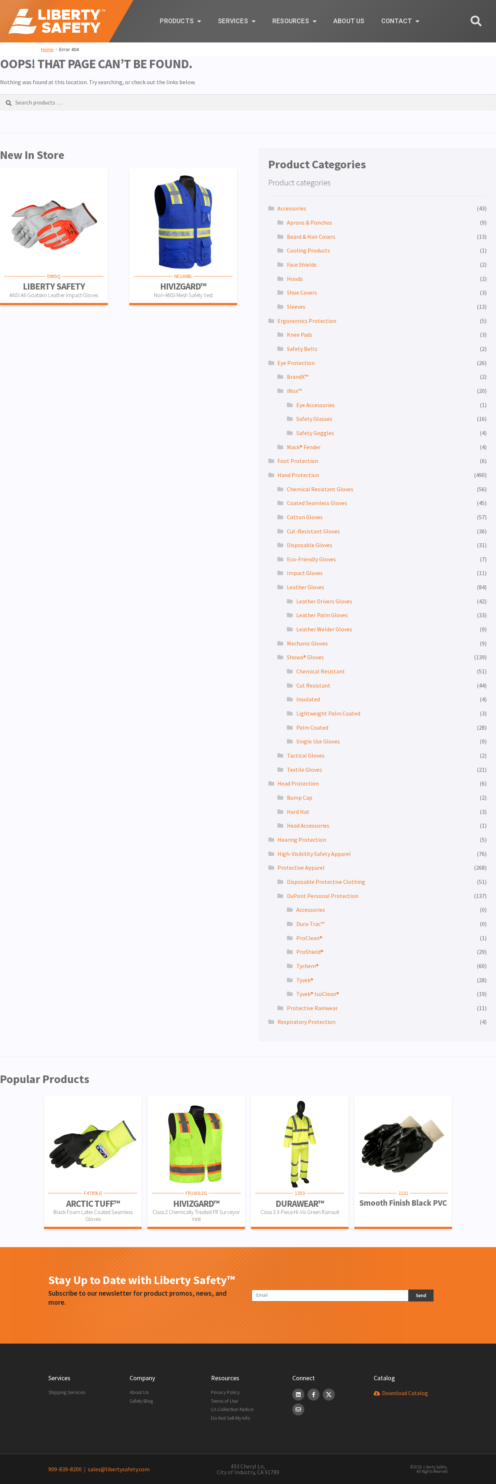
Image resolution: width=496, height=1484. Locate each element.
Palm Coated (312, 727)
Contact (396, 21)
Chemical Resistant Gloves (320, 489)
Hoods (295, 278)
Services (233, 21)
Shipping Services (66, 1392)
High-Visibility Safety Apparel (314, 853)
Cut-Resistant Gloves (313, 531)
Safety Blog (141, 1401)
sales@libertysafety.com (118, 1469)
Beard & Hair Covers (311, 236)
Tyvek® (304, 980)
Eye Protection (296, 362)
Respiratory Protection (306, 1021)
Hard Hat (298, 811)
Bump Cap (299, 797)
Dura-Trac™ (310, 923)
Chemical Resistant (320, 671)
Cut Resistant (313, 685)
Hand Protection (298, 475)
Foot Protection (297, 460)
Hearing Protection (301, 839)
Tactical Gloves (306, 755)
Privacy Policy (225, 1392)
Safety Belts (302, 348)
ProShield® (310, 951)
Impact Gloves (305, 573)
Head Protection (298, 783)
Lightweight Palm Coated (328, 713)
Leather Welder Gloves (324, 629)
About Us (349, 21)
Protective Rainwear (312, 1008)
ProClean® (309, 938)
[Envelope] (298, 1409)
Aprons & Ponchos (309, 222)
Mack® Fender (304, 447)
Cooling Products (308, 250)
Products (177, 21)
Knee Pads (299, 334)
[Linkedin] (298, 1395)
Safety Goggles (315, 432)
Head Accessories (308, 825)
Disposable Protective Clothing (326, 881)
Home (47, 49)
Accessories (291, 208)
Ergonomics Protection (306, 320)
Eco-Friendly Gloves (311, 559)
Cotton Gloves (305, 517)
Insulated (308, 699)
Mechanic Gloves (307, 643)
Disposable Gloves (309, 545)
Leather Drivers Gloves (324, 601)
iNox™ (294, 390)
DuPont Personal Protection (322, 895)
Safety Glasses (314, 418)
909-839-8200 (65, 1469)
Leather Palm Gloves (322, 615)
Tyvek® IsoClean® (317, 993)
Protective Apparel (301, 867)
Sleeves (296, 306)
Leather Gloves (305, 587)
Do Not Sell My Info (230, 1418)
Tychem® (307, 965)
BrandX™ (297, 376)
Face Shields (302, 264)
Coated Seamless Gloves (317, 503)
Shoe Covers (302, 292)
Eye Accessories (315, 405)
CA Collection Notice (232, 1409)
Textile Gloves (304, 769)
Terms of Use (224, 1401)
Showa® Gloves (305, 657)
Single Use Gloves (318, 741)
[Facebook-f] (314, 1395)
